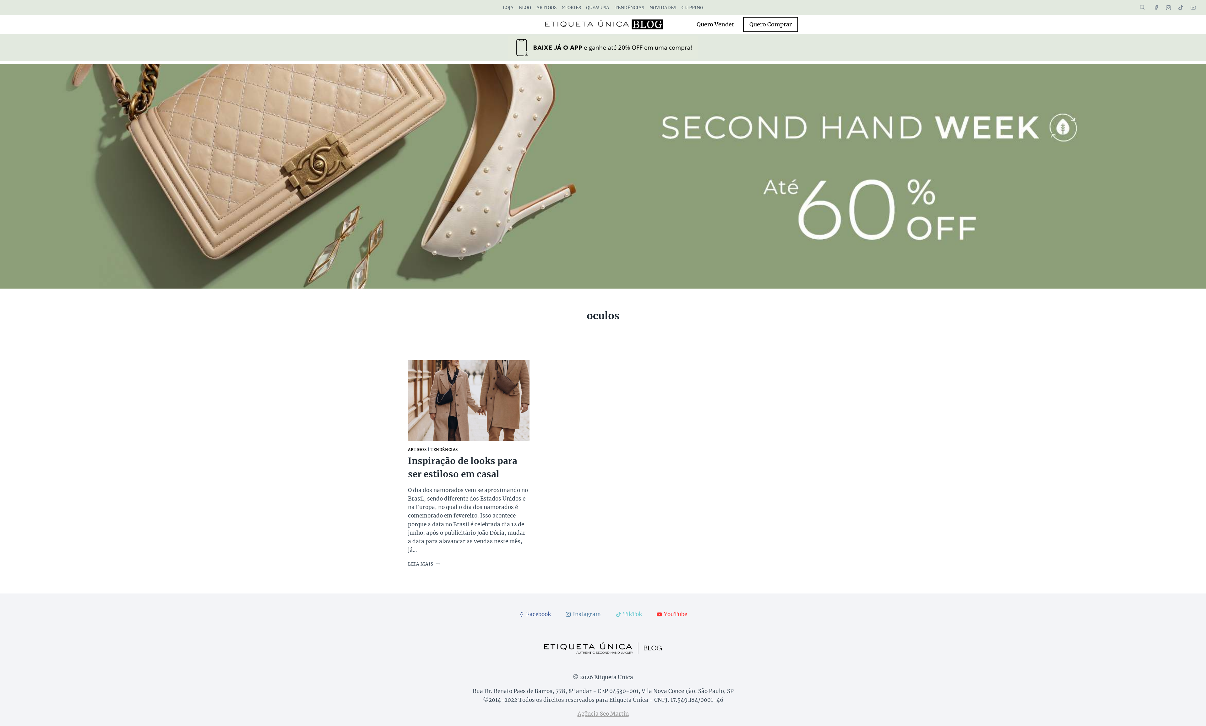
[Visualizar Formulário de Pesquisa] (1142, 7)
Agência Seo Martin (603, 713)
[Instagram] (1168, 7)
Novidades (662, 7)
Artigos (546, 7)
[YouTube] (1193, 7)
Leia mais (424, 564)
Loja (508, 7)
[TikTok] (1181, 7)
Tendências (629, 7)
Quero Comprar (770, 24)
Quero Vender (715, 24)
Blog (525, 7)
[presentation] (469, 400)
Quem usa (597, 7)
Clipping (692, 7)
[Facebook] (1156, 7)
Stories (571, 7)
